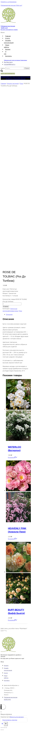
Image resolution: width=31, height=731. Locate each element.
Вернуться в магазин (17, 717)
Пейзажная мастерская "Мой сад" (11, 5)
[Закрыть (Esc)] (6, 727)
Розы (20, 311)
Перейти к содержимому (8, 2)
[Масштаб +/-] (1, 727)
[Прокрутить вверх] (2, 724)
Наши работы (6, 46)
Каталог (7, 49)
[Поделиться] (4, 727)
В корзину (5, 306)
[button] (3, 32)
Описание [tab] (9, 314)
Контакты (8, 56)
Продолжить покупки (9, 720)
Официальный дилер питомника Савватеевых (15, 60)
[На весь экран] (3, 727)
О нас (5, 53)
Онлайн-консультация (8, 42)
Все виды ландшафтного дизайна (9, 29)
